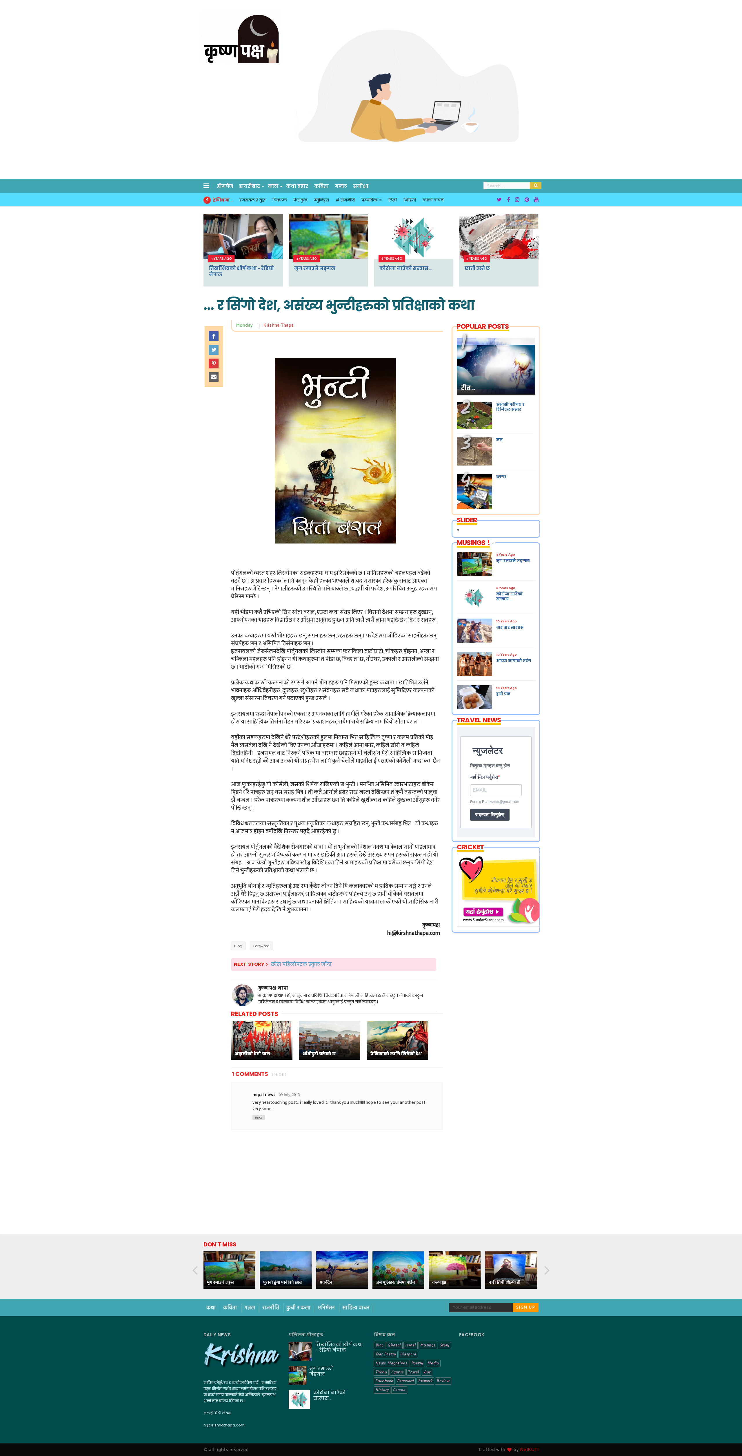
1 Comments (250, 1074)
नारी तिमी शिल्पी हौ (504, 1282)
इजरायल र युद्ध (252, 200)
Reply (258, 1117)
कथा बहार (297, 186)
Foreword (261, 946)
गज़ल (250, 1308)
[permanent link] (255, 325)
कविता (321, 186)
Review (443, 1381)
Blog (238, 946)
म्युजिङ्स (321, 200)
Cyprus (397, 1372)
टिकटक (279, 200)
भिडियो (409, 200)
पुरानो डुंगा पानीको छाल (282, 1282)
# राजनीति (345, 200)
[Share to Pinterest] (214, 363)
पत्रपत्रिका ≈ (371, 200)
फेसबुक (300, 200)
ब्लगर (501, 476)
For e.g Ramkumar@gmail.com (494, 802)
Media (433, 1363)
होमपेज (225, 186)
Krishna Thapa (278, 325)
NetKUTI (529, 1450)
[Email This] (214, 377)
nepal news (264, 1095)
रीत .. (468, 388)
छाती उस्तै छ (477, 268)
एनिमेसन (327, 1308)
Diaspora (408, 1354)
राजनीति (271, 1308)
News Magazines (391, 1363)
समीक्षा (360, 186)
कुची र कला (299, 1308)
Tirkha (381, 1372)
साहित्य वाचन (356, 1308)
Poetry (417, 1363)
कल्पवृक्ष (439, 1282)
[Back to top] (727, 1442)
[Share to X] (214, 350)
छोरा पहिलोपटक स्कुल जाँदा (301, 964)
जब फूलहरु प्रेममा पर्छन (395, 1282)
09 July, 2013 (289, 1095)
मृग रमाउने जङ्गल (314, 268)
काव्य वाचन (433, 200)
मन (499, 439)
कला (273, 186)
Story (444, 1345)
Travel (413, 1372)
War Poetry (386, 1354)
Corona (399, 1390)
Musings (427, 1345)
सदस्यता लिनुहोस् (489, 814)
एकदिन (326, 1282)
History (382, 1390)
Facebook (384, 1381)
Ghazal (394, 1345)
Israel (410, 1345)
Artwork (425, 1381)
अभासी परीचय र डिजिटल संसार (510, 407)
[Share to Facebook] (214, 336)
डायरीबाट (249, 186)
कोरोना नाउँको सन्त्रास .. (405, 268)
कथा (211, 1308)
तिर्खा (392, 200)
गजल (341, 186)
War (426, 1372)
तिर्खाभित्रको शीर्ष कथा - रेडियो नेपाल (241, 271)
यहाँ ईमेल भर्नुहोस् (484, 777)
